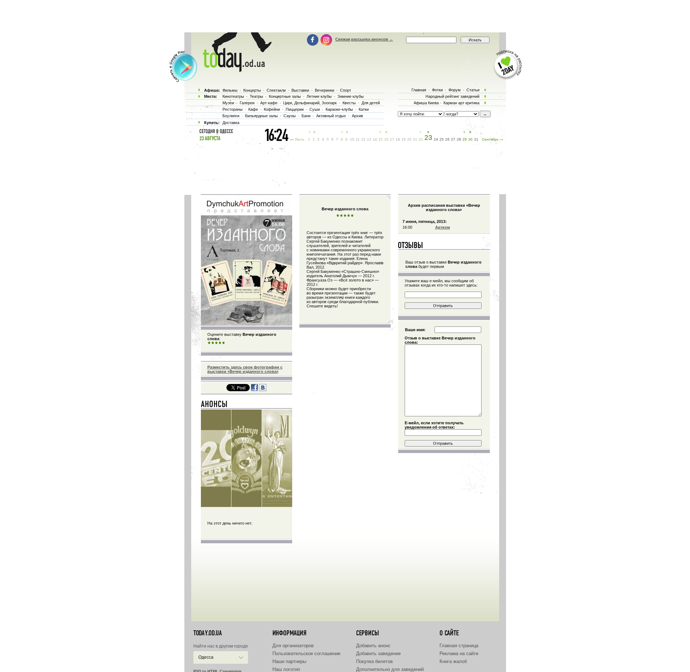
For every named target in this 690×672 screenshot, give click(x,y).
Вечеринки (324, 90)
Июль (299, 139)
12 (363, 139)
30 (470, 139)
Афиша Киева (426, 103)
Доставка (230, 122)
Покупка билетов (374, 661)
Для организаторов (293, 645)
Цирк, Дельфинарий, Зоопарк (310, 103)
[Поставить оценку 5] (223, 343)
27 (453, 139)
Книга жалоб (453, 661)
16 (386, 139)
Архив (357, 116)
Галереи (247, 103)
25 (442, 139)
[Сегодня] (214, 405)
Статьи (472, 90)
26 (447, 139)
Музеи (228, 103)
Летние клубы (319, 96)
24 (436, 139)
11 (358, 139)
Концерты (252, 90)
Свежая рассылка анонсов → (364, 39)
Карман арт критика (461, 103)
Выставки (300, 90)
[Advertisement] (345, 16)
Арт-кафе (268, 103)
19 (403, 139)
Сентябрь (490, 139)
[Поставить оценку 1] (209, 343)
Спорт (345, 90)
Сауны (290, 116)
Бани (306, 116)
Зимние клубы (350, 96)
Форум (454, 90)
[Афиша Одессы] (233, 70)
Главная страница (459, 645)
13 (369, 139)
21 (415, 139)
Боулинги (230, 116)
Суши (314, 109)
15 (380, 139)
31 (476, 139)
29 (465, 139)
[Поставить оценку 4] (219, 343)
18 (398, 139)
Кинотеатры (233, 96)
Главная (418, 90)
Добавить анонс (373, 645)
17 (392, 139)
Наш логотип (286, 669)
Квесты (349, 103)
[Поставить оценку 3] (216, 343)
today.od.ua (207, 633)
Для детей (371, 103)
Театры (256, 96)
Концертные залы (285, 96)
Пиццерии (295, 109)
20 (409, 139)
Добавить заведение (378, 653)
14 (375, 139)
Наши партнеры (289, 661)
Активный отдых (331, 116)
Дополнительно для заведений (390, 669)
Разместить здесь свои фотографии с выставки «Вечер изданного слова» (244, 369)
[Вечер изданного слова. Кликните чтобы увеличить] (246, 324)
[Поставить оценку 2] (212, 343)
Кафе (253, 109)
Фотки (437, 90)
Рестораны (232, 109)
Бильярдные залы (261, 116)
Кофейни (272, 109)
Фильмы (230, 90)
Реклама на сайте (459, 653)
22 (421, 139)
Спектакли (276, 90)
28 (459, 139)
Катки (364, 109)
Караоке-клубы (339, 109)
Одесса (205, 657)
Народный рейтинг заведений (452, 96)
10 (352, 139)
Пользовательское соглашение (306, 653)
